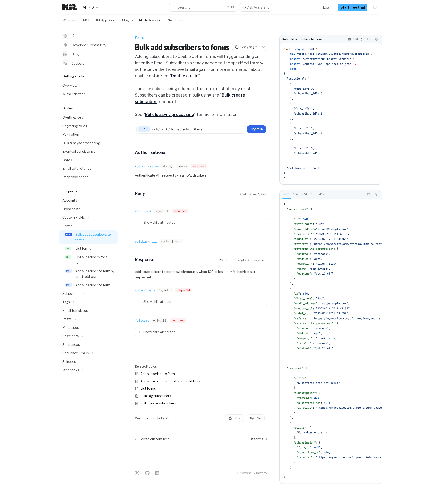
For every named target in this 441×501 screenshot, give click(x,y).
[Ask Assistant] (376, 40)
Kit (74, 36)
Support (78, 63)
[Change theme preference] (375, 7)
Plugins (127, 20)
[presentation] (331, 113)
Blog (75, 54)
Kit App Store (106, 20)
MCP (86, 20)
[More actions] (263, 47)
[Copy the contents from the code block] (369, 40)
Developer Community (89, 45)
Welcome (69, 20)
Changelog (175, 20)
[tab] (286, 194)
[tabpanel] (331, 341)
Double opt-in (184, 75)
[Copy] (241, 129)
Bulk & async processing (169, 114)
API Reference (150, 20)
